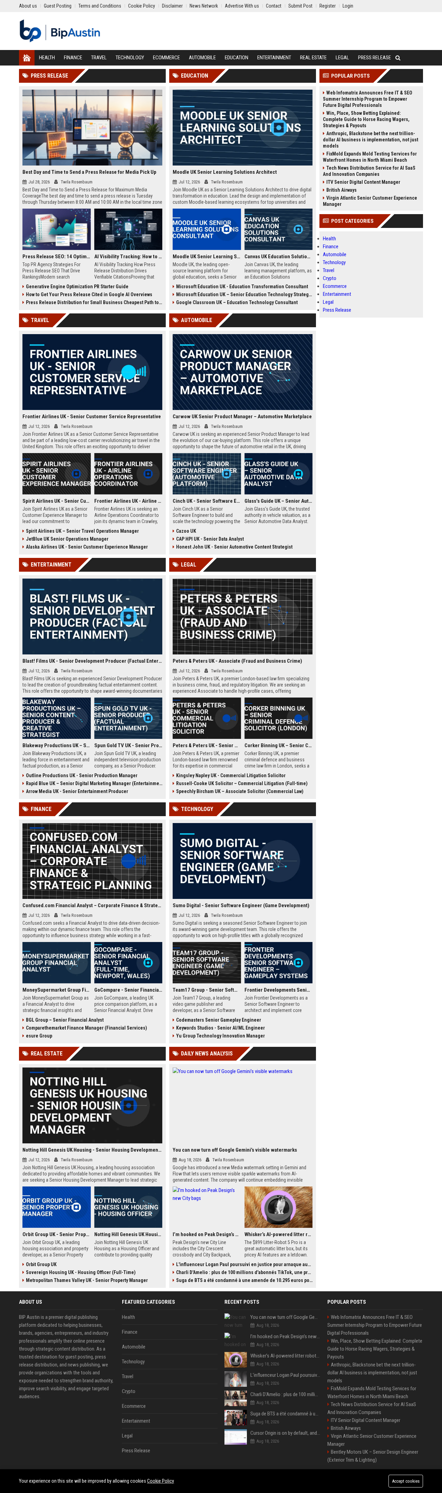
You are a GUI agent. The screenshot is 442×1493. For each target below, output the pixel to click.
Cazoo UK (186, 531)
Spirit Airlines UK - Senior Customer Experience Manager (56, 501)
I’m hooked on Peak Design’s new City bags (207, 1234)
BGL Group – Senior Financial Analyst (65, 1020)
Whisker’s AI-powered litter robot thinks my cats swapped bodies (278, 1234)
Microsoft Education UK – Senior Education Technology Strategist (244, 294)
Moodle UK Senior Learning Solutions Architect (225, 172)
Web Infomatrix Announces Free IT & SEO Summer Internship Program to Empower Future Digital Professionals (367, 99)
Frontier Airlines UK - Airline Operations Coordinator (128, 501)
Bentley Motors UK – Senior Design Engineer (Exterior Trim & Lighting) (372, 1456)
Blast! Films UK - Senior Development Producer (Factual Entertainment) (92, 661)
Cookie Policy (160, 1481)
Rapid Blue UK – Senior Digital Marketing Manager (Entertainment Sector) (94, 783)
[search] (398, 58)
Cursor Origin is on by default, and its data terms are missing (285, 1433)
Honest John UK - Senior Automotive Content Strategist (234, 547)
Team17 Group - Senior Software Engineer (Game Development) (207, 990)
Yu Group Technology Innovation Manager (220, 1036)
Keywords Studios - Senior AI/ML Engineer (220, 1028)
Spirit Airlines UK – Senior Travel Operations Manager (82, 531)
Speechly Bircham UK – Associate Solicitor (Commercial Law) (240, 791)
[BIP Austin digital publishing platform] (60, 31)
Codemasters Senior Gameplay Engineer (218, 1020)
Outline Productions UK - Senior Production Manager (81, 775)
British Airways (341, 190)
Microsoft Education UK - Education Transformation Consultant (242, 286)
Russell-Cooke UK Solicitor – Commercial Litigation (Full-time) (242, 783)
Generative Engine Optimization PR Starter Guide (77, 286)
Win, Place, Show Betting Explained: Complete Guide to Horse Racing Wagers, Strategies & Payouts (366, 119)
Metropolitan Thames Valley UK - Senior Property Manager (87, 1280)
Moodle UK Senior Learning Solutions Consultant (207, 256)
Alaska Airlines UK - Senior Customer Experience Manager (87, 547)
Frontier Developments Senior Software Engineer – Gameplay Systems (278, 990)
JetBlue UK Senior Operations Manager (67, 539)
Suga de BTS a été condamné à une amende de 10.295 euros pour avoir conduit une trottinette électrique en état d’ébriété (244, 1280)
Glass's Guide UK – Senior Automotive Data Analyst (278, 501)
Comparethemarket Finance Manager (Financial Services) (86, 1028)
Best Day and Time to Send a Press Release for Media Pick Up (89, 172)
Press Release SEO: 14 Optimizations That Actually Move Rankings (56, 256)
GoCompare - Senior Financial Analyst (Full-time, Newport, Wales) (128, 990)
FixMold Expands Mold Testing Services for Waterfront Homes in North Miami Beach (370, 157)
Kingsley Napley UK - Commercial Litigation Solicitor (231, 775)
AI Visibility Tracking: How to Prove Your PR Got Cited (128, 256)
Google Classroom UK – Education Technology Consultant (237, 302)
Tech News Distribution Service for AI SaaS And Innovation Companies (369, 171)
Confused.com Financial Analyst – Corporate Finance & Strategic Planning (92, 905)
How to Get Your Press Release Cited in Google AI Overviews (89, 294)
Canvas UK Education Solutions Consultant (278, 256)
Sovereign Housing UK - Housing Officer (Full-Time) (81, 1272)
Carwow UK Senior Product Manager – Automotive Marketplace (242, 416)
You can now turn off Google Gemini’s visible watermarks (235, 1150)
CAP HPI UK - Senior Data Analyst (210, 539)
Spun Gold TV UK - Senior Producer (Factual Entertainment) (128, 745)
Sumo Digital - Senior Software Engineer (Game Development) (241, 905)
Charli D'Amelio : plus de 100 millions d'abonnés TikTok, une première (244, 1272)
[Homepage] (27, 58)
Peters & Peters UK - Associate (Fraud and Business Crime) (237, 661)
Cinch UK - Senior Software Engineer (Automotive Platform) (207, 501)
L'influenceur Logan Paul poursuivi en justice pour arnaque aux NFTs (244, 1264)
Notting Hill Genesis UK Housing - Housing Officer (128, 1234)
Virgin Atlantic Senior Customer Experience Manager (370, 201)
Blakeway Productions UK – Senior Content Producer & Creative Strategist (56, 745)
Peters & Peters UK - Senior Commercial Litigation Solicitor (207, 745)
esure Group (39, 1036)
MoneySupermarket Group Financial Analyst (56, 990)
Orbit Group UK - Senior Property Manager (56, 1234)
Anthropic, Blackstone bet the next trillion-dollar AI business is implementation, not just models (370, 140)
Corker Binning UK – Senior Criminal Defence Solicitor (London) (278, 745)
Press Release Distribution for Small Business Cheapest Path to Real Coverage (94, 302)
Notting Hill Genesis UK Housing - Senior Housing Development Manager (92, 1150)
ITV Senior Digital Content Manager (363, 182)
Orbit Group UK (41, 1264)
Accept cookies (406, 1481)
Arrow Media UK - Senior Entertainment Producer (77, 791)
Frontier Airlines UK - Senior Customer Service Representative (91, 416)
